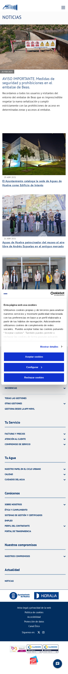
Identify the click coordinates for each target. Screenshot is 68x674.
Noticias (9, 581)
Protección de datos (34, 621)
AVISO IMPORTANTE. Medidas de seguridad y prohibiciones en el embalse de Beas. (28, 83)
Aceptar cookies (34, 356)
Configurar (32, 367)
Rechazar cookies (34, 377)
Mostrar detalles (49, 346)
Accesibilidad (34, 616)
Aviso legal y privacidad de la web (34, 607)
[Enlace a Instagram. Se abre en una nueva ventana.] (43, 632)
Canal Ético (34, 626)
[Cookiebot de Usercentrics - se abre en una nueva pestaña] (50, 294)
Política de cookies (34, 612)
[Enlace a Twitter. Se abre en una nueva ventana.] (39, 632)
